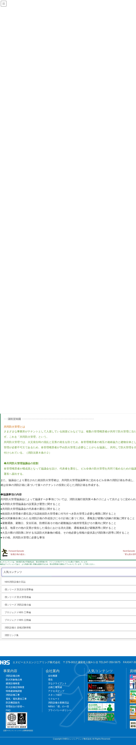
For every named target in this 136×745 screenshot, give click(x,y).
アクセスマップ (56, 691)
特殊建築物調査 (14, 691)
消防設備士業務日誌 (58, 702)
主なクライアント (57, 683)
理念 (50, 679)
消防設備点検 (13, 675)
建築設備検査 (13, 683)
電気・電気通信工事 (16, 698)
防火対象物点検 (14, 679)
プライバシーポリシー (59, 710)
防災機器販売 (13, 702)
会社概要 (52, 675)
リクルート (54, 698)
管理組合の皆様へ (15, 706)
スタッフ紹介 (55, 694)
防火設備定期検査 (15, 687)
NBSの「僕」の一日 (58, 706)
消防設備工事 (13, 694)
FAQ (8, 710)
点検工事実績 (55, 687)
